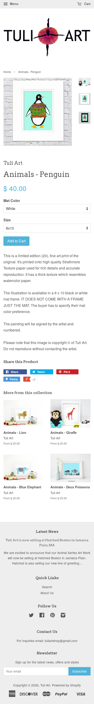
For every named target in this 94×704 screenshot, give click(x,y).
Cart (87, 3)
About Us (47, 592)
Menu (13, 3)
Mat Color (11, 200)
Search (47, 587)
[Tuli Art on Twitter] (31, 615)
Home (7, 72)
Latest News (47, 531)
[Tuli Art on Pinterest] (52, 615)
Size (7, 220)
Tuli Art (45, 685)
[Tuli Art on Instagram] (62, 615)
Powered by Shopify (66, 685)
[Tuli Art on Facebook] (41, 615)
